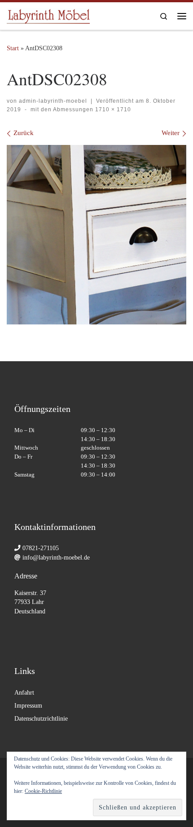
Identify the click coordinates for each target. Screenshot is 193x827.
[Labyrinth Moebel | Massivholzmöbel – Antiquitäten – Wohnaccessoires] (48, 14)
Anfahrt (24, 692)
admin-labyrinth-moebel (53, 101)
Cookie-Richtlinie (43, 791)
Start (13, 48)
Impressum (28, 705)
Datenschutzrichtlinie (41, 718)
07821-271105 (40, 548)
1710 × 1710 (112, 109)
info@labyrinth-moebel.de (56, 557)
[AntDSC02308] (96, 234)
